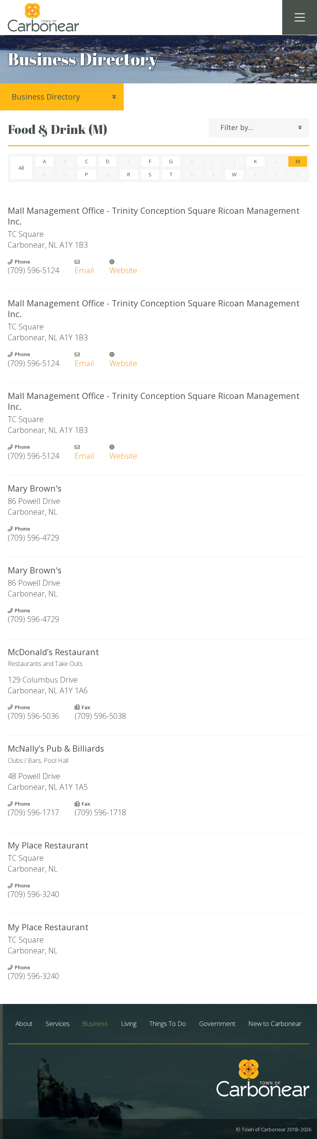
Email (84, 270)
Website (123, 270)
